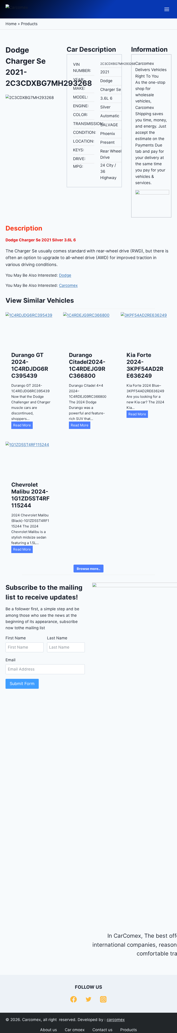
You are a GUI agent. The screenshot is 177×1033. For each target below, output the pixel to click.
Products (29, 23)
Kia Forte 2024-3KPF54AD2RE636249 (145, 365)
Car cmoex (75, 1029)
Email (10, 660)
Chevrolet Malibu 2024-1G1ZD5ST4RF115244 (30, 495)
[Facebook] (73, 999)
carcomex (116, 1019)
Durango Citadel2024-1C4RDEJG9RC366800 (87, 365)
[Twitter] (88, 999)
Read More (23, 426)
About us (48, 1029)
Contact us (102, 1029)
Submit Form (22, 683)
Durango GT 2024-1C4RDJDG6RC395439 (29, 365)
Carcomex (68, 285)
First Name (16, 638)
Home (11, 23)
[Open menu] (166, 9)
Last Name (57, 638)
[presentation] (31, 329)
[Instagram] (103, 999)
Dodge (65, 275)
